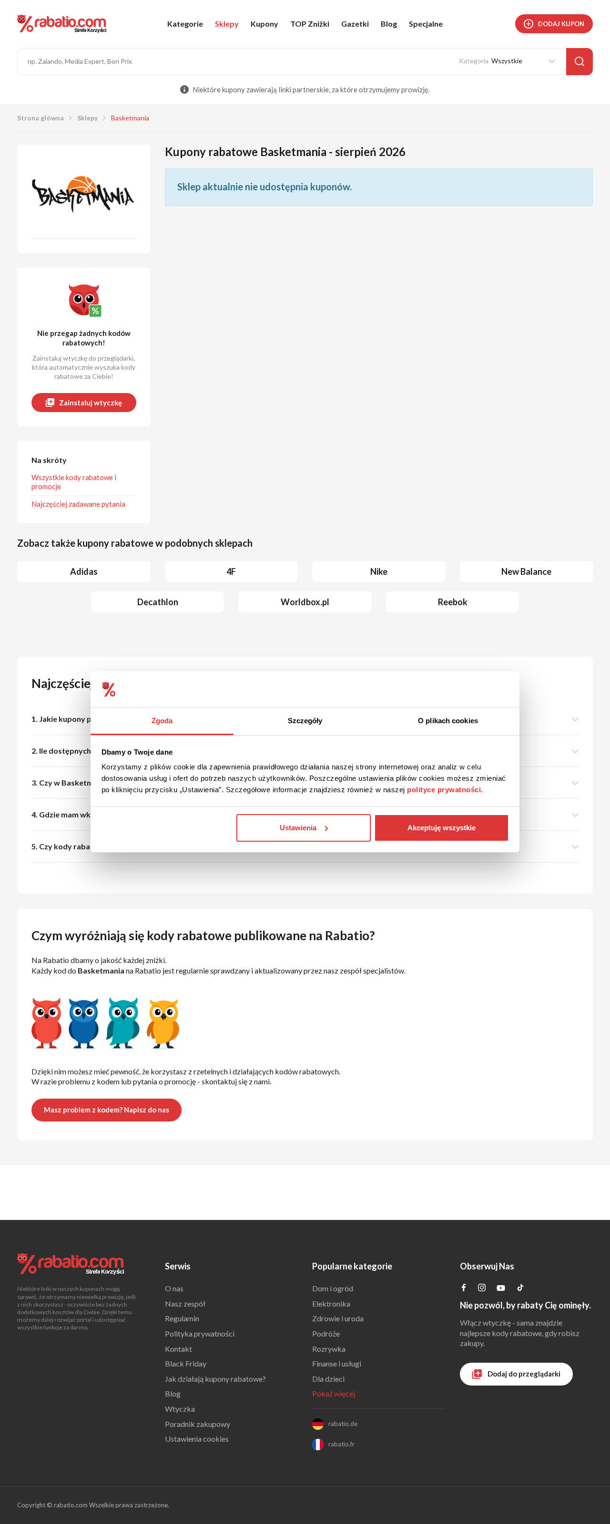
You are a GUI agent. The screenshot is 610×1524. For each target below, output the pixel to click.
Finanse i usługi (336, 1363)
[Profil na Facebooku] (463, 1288)
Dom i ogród (332, 1288)
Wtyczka (180, 1408)
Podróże (326, 1333)
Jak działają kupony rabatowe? (215, 1378)
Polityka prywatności (199, 1333)
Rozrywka (329, 1348)
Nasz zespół (185, 1303)
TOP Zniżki (309, 23)
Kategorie (185, 23)
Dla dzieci (328, 1378)
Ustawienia (298, 828)
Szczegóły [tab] (305, 721)
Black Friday (185, 1363)
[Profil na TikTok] (520, 1288)
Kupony (264, 23)
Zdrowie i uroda (338, 1318)
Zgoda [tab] (162, 721)
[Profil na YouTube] (500, 1289)
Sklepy (227, 23)
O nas (174, 1288)
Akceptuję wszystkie (441, 828)
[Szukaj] (579, 61)
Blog (389, 23)
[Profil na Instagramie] (481, 1288)
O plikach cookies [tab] (448, 721)
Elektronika (331, 1303)
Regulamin (182, 1318)
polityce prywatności (444, 790)
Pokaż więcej (333, 1393)
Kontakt (178, 1348)
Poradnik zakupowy (197, 1423)
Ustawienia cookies (197, 1438)
